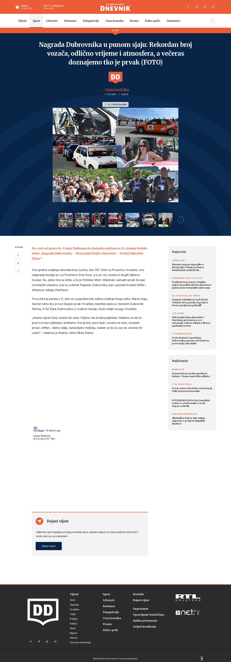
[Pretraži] (212, 24)
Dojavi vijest (48, 546)
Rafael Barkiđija (117, 89)
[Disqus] (90, 381)
